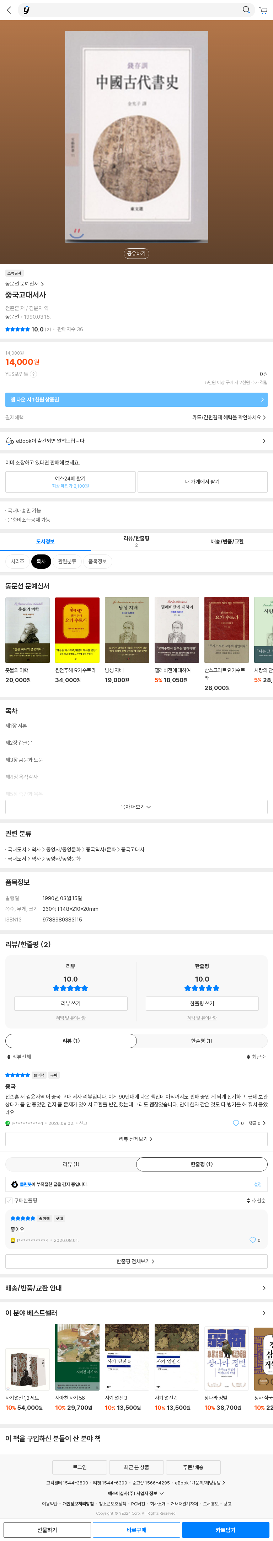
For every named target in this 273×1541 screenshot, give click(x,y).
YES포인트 (16, 374)
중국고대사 (132, 849)
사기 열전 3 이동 (127, 1371)
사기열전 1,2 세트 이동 (27, 1383)
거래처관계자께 (184, 1504)
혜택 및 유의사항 (71, 1018)
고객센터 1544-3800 (67, 1483)
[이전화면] (9, 10)
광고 (227, 1504)
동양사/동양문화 (63, 849)
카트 (264, 11)
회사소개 (158, 1504)
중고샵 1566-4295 (151, 1483)
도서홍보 (211, 1504)
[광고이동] (246, 10)
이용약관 (50, 1504)
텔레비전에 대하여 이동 (177, 644)
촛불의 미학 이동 (27, 644)
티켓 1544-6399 (110, 1483)
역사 (36, 849)
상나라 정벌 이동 (226, 1372)
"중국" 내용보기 (136, 1099)
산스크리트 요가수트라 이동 (226, 644)
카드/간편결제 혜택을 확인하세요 (226, 417)
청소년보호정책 (112, 1504)
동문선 (12, 316)
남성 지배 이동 (127, 644)
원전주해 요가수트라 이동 (77, 644)
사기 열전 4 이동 (177, 1371)
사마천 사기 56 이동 (77, 1371)
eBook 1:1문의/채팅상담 (198, 1483)
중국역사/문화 (101, 849)
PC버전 (138, 1504)
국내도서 (17, 849)
